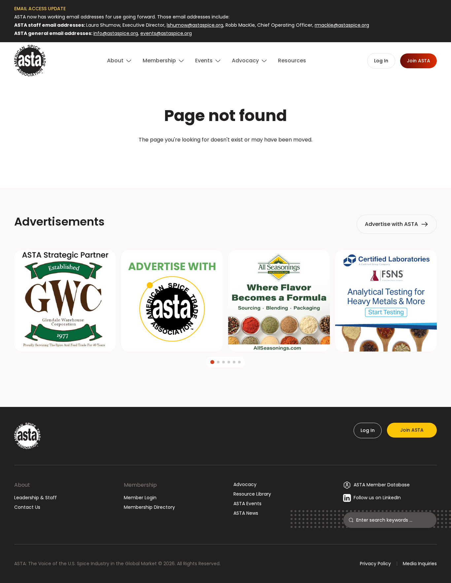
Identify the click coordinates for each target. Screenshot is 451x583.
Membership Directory (149, 507)
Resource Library (252, 494)
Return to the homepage (225, 157)
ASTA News (245, 513)
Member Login (140, 497)
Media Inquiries (420, 563)
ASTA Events (247, 503)
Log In (368, 430)
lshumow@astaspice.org (195, 25)
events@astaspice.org (166, 33)
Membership (140, 485)
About (22, 485)
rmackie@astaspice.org (342, 25)
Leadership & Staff (35, 497)
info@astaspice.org (115, 33)
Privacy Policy (375, 563)
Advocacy (245, 484)
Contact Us (27, 507)
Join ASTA (412, 430)
